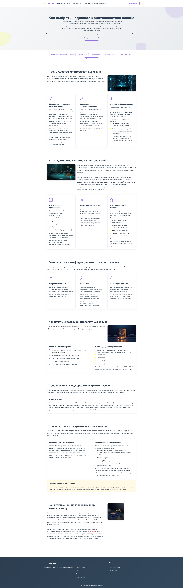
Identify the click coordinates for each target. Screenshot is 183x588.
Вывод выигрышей (100, 3)
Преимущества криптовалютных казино (62, 54)
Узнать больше (91, 39)
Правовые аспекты (91, 59)
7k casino (92, 531)
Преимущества (60, 3)
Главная (111, 574)
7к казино (126, 179)
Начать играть (132, 3)
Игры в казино (83, 54)
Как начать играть (110, 54)
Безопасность (76, 3)
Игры (68, 3)
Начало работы (88, 3)
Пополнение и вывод (126, 54)
